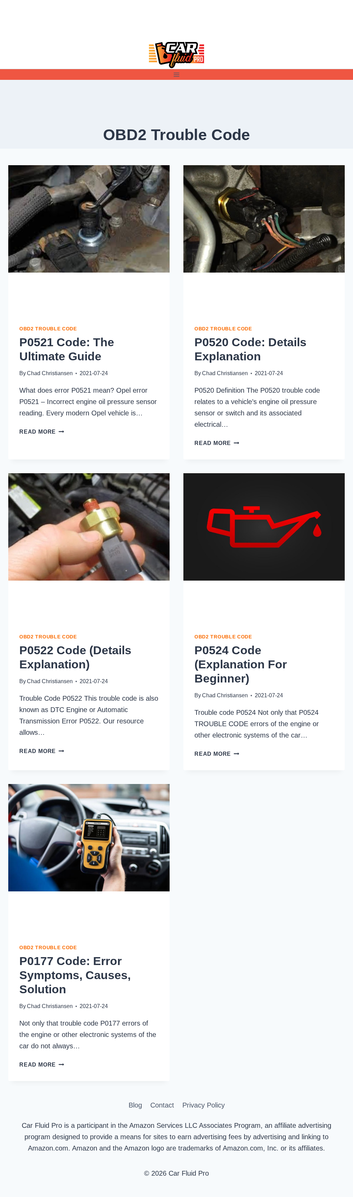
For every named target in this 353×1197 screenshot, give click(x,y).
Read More (41, 432)
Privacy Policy (203, 1105)
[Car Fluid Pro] (176, 55)
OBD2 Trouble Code (48, 328)
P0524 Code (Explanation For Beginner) (240, 664)
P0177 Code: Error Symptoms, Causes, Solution (75, 975)
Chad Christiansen (50, 373)
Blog (135, 1105)
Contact (162, 1105)
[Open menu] (176, 74)
